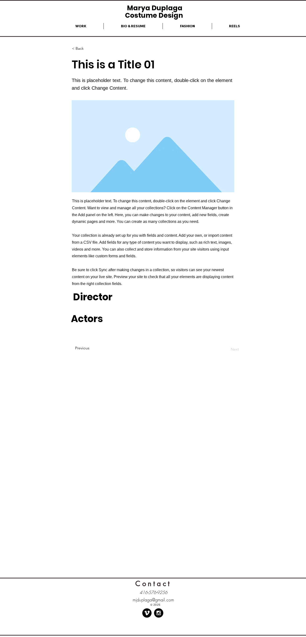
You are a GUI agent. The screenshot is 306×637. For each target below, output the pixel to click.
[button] (88, 49)
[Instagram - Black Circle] (158, 613)
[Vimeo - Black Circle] (147, 613)
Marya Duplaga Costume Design (154, 11)
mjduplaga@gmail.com (153, 600)
